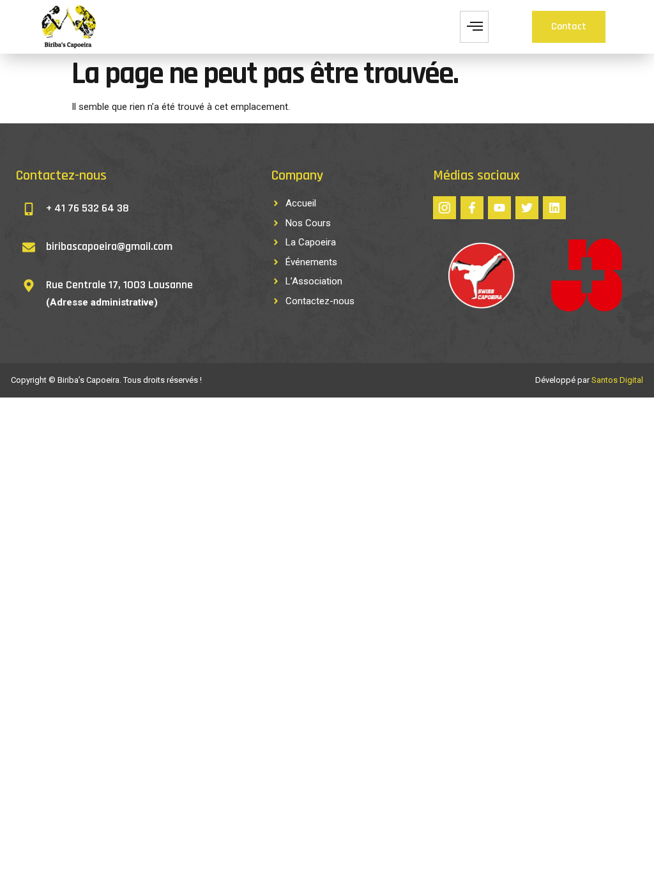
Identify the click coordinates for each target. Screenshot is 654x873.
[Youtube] (499, 207)
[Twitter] (526, 207)
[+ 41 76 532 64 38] (29, 209)
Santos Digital (617, 380)
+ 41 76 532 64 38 (87, 208)
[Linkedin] (554, 207)
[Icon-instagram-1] (444, 207)
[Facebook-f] (471, 207)
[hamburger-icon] (474, 27)
